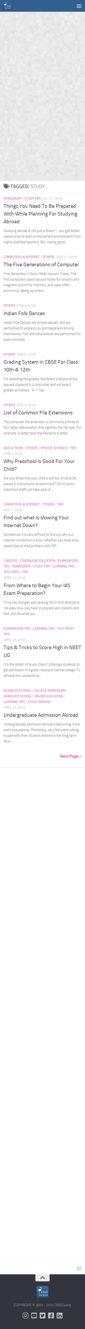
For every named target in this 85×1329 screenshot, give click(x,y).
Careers (10, 561)
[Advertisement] (42, 54)
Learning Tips (63, 566)
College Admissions (50, 691)
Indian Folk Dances (24, 313)
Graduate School (18, 696)
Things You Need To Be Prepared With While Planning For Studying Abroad (40, 214)
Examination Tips (17, 629)
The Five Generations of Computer (41, 265)
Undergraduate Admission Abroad (41, 715)
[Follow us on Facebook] (51, 1315)
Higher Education (49, 696)
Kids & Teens (13, 448)
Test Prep (11, 572)
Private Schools (54, 448)
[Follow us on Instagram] (25, 1315)
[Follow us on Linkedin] (59, 1315)
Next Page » (70, 756)
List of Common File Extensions (38, 413)
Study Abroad (39, 702)
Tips (73, 448)
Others (49, 257)
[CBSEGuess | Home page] (8, 6)
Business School (17, 691)
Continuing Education (37, 561)
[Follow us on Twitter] (42, 1315)
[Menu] (79, 6)
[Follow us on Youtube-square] (34, 1315)
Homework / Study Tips (22, 198)
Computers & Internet (22, 257)
